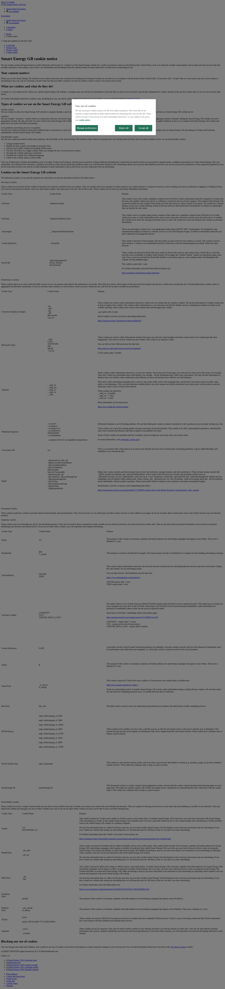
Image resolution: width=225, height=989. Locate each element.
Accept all (143, 128)
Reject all (123, 128)
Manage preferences (87, 128)
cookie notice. (85, 120)
